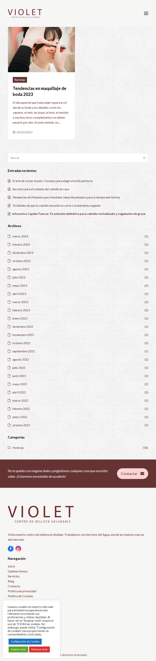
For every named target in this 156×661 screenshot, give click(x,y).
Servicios (14, 576)
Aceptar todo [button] (18, 649)
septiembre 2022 (23, 351)
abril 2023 (19, 293)
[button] (146, 13)
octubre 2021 (21, 425)
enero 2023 (19, 318)
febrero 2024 (21, 244)
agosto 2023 (20, 269)
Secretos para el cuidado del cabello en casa (40, 189)
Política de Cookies (20, 596)
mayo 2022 (19, 384)
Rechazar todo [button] (39, 649)
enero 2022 (19, 417)
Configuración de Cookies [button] (25, 641)
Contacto (14, 586)
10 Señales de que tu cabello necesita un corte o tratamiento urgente (56, 205)
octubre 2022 (21, 343)
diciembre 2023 (22, 252)
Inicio (11, 566)
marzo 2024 (20, 236)
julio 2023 (18, 277)
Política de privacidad (22, 591)
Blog (11, 581)
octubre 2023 (21, 261)
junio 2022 (19, 376)
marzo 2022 (20, 400)
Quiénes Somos (18, 571)
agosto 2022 (20, 359)
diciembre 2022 (22, 326)
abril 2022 (19, 392)
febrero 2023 (21, 310)
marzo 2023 (20, 302)
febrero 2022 (21, 408)
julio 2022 (18, 367)
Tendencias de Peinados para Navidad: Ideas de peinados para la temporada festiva (66, 197)
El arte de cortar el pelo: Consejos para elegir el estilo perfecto (52, 181)
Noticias (20, 79)
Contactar (129, 473)
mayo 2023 (19, 285)
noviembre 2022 (23, 335)
